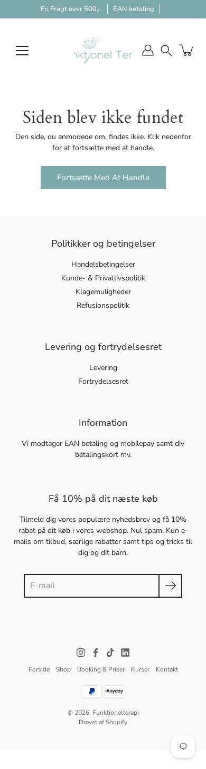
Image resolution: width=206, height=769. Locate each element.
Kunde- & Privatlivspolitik (103, 278)
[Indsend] (170, 586)
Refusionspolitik (103, 305)
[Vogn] (187, 50)
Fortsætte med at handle (103, 177)
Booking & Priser (101, 669)
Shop (63, 669)
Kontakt (167, 669)
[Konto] (147, 50)
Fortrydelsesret (103, 381)
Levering (103, 368)
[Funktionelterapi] (103, 50)
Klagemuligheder (103, 292)
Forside (39, 669)
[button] (166, 50)
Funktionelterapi (115, 712)
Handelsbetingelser (103, 264)
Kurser (140, 669)
